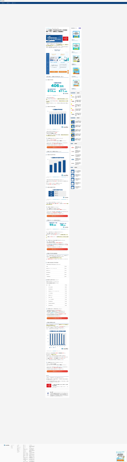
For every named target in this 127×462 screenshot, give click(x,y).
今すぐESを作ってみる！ (63, 71)
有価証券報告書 (54, 95)
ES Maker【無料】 (63, 62)
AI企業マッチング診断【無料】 (53, 62)
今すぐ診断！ (53, 71)
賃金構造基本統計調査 (63, 199)
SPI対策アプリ (52, 312)
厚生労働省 (57, 199)
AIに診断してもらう (60, 211)
